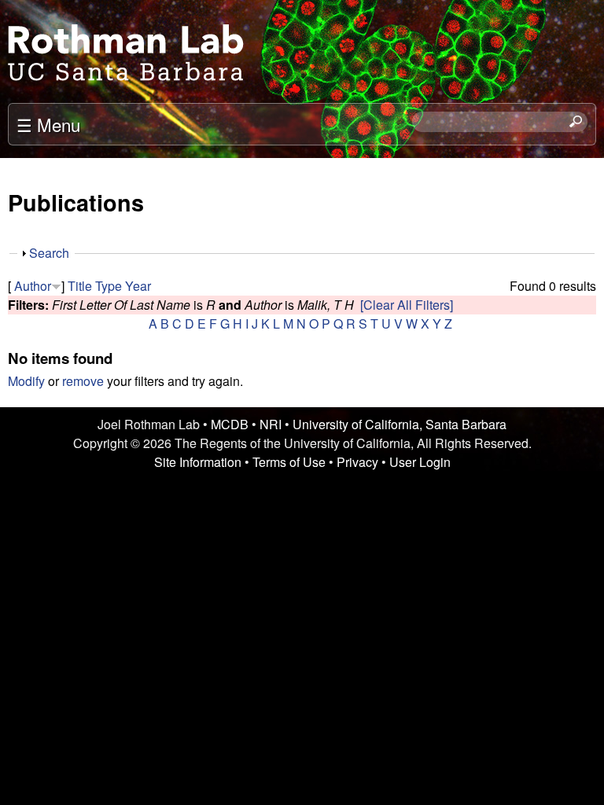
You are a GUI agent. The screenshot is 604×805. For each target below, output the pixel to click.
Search (49, 253)
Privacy (357, 462)
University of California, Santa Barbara (399, 424)
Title (80, 286)
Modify (26, 381)
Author (32, 286)
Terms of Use (289, 462)
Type (108, 286)
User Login (420, 462)
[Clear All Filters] (406, 305)
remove (83, 381)
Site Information (197, 462)
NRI (271, 424)
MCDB (230, 424)
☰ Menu (48, 124)
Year (138, 286)
